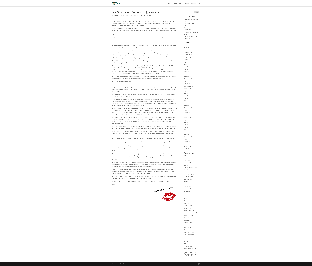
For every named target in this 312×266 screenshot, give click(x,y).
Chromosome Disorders (190, 172)
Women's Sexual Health (190, 248)
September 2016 (188, 86)
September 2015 (188, 115)
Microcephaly (187, 198)
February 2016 (188, 103)
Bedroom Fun (187, 158)
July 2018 (186, 47)
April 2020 (186, 45)
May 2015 (186, 124)
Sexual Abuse (187, 227)
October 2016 (187, 83)
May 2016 (186, 95)
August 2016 (187, 88)
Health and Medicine (189, 184)
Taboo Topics (147, 15)
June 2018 (186, 50)
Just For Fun (187, 191)
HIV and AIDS (187, 189)
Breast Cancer (188, 165)
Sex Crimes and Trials (189, 220)
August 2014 (187, 146)
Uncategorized (188, 246)
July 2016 (186, 91)
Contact (187, 3)
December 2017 (188, 54)
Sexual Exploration (189, 234)
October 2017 (187, 59)
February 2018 (188, 52)
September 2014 (188, 144)
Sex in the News (188, 222)
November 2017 (188, 57)
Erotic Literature (188, 179)
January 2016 (187, 105)
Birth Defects (187, 160)
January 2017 (187, 76)
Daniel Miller (123, 264)
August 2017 (187, 62)
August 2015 (187, 117)
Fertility (186, 181)
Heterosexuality (188, 186)
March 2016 (187, 100)
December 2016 (188, 79)
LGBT (185, 193)
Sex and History (139, 15)
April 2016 (186, 98)
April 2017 (186, 69)
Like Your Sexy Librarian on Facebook (190, 254)
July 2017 (186, 64)
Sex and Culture (130, 15)
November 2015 (188, 110)
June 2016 (186, 93)
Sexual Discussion (188, 230)
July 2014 (186, 149)
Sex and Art (187, 203)
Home (170, 3)
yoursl (115, 15)
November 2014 (188, 139)
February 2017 (188, 74)
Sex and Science (188, 218)
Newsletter (194, 3)
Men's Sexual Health (189, 196)
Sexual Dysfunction (189, 232)
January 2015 (187, 134)
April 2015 (186, 127)
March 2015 (187, 129)
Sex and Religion (188, 215)
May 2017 (186, 66)
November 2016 (188, 81)
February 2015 (188, 132)
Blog (180, 3)
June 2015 (186, 122)
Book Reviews (188, 162)
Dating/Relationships (189, 174)
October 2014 (187, 141)
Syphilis (186, 241)
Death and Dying (188, 176)
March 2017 (187, 71)
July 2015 (186, 120)
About (175, 3)
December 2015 (188, 108)
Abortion (186, 155)
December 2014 (188, 136)
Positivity (186, 201)
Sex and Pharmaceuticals (190, 213)
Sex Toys (186, 225)
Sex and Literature (189, 210)
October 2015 (187, 112)
